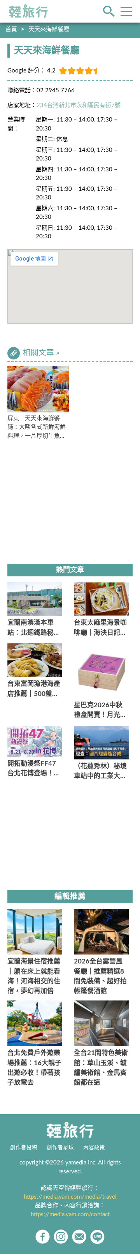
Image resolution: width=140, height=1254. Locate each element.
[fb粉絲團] (42, 1236)
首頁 (11, 29)
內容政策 (94, 1147)
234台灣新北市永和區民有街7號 (79, 105)
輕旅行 (28, 11)
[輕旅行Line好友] (97, 1236)
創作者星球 (60, 1147)
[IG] (61, 1236)
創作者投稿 (23, 1147)
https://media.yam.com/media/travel (70, 1197)
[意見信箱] (79, 1236)
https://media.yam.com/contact (70, 1214)
